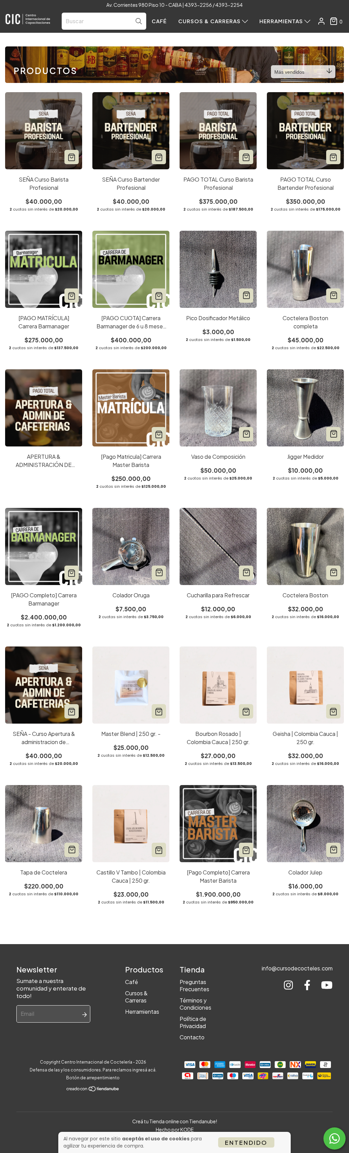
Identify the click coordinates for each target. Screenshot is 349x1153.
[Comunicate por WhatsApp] (334, 1138)
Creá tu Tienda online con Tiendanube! (174, 1121)
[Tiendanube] (93, 1090)
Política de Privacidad (193, 1022)
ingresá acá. (144, 1069)
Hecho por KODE (175, 1129)
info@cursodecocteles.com (297, 968)
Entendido (246, 1142)
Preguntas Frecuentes (194, 985)
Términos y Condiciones (195, 1004)
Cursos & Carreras (210, 21)
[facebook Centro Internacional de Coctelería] (307, 985)
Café (159, 21)
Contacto (192, 1037)
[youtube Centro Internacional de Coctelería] (327, 985)
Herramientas (281, 21)
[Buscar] (138, 21)
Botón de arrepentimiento (93, 1077)
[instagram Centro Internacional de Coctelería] (288, 985)
